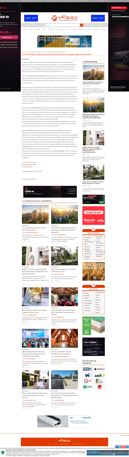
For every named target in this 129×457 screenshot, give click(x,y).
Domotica (87, 246)
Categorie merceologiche (79, 29)
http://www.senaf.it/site (29, 164)
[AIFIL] (99, 387)
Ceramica (87, 308)
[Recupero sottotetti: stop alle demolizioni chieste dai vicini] (64, 338)
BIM (85, 244)
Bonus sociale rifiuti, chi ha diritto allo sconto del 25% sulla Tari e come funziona (34, 395)
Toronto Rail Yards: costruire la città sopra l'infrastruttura (34, 229)
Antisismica (87, 237)
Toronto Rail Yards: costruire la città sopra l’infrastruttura (92, 83)
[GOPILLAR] (87, 387)
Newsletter (104, 29)
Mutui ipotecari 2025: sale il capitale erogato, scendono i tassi (34, 311)
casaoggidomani (37, 1)
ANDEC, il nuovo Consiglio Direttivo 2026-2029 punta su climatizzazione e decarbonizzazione (35, 271)
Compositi (87, 310)
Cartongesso (88, 303)
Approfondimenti (60, 29)
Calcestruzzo (88, 300)
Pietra (98, 297)
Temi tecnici (37, 29)
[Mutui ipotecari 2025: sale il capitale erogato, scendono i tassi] (35, 296)
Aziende (24, 29)
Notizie (44, 29)
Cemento (87, 305)
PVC (97, 302)
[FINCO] (99, 381)
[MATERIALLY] (99, 369)
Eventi (89, 29)
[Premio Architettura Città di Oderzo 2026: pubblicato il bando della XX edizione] (64, 296)
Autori (55, 443)
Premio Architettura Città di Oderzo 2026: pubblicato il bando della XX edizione (63, 312)
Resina (98, 307)
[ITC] (87, 369)
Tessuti (98, 310)
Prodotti (30, 29)
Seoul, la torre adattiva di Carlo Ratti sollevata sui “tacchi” (92, 182)
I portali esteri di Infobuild (51, 1)
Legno (98, 295)
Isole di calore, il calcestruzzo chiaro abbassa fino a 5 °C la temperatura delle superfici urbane (64, 395)
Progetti (69, 29)
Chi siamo (49, 443)
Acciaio (86, 293)
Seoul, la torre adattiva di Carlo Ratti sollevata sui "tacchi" (63, 270)
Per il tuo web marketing (66, 1)
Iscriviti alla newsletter (82, 1)
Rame (97, 305)
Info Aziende (51, 29)
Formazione (96, 29)
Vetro (97, 312)
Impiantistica (88, 253)
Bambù (86, 298)
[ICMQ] (87, 381)
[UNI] (87, 375)
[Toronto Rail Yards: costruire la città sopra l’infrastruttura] (35, 214)
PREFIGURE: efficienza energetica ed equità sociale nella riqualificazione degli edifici (63, 230)
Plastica (98, 300)
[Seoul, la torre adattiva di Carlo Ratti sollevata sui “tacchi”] (64, 255)
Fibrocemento (100, 292)
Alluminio (87, 295)
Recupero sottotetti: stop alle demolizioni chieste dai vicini (61, 353)
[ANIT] (99, 375)
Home (23, 51)
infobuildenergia (26, 1)
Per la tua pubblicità (64, 443)
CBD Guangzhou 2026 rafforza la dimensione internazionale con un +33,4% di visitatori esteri (33, 354)
